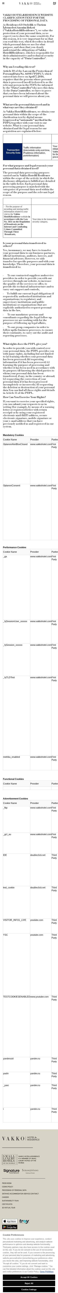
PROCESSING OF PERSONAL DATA (14, 1190)
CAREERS (5, 1197)
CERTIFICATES (7, 1204)
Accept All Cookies (29, 1277)
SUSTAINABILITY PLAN (10, 1201)
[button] (3, 3)
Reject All (29, 1283)
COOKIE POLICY (7, 1187)
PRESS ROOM (6, 1183)
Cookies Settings (28, 1290)
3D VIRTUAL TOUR (8, 1208)
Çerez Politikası (46, 1272)
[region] (29, 1262)
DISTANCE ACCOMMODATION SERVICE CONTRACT (20, 1194)
